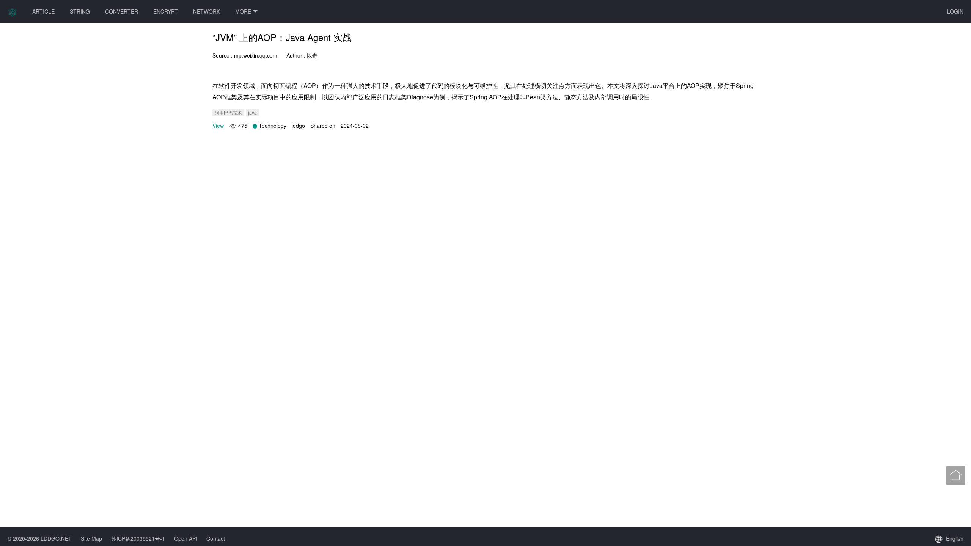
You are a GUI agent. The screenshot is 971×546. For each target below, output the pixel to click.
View (218, 125)
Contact (215, 538)
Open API (185, 538)
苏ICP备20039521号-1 (138, 538)
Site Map (91, 538)
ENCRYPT (165, 11)
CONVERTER (121, 11)
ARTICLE (43, 11)
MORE (243, 11)
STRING (80, 11)
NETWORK (206, 11)
